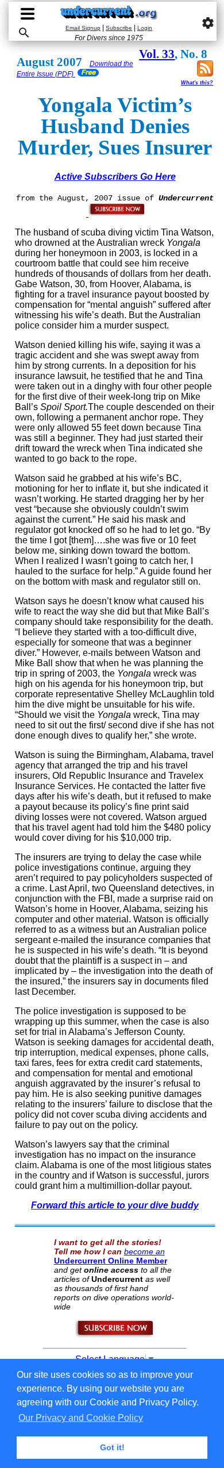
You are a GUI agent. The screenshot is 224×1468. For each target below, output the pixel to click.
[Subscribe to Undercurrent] (115, 1335)
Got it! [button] (112, 1447)
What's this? (197, 83)
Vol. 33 (157, 54)
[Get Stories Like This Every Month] (116, 213)
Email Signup (83, 28)
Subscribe (119, 28)
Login (144, 28)
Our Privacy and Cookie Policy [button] (80, 1418)
